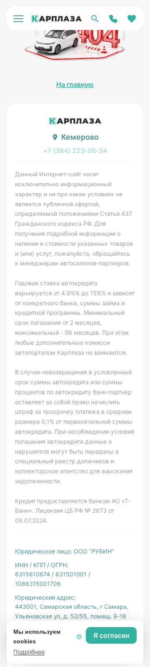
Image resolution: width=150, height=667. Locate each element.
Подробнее (29, 651)
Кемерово (80, 137)
